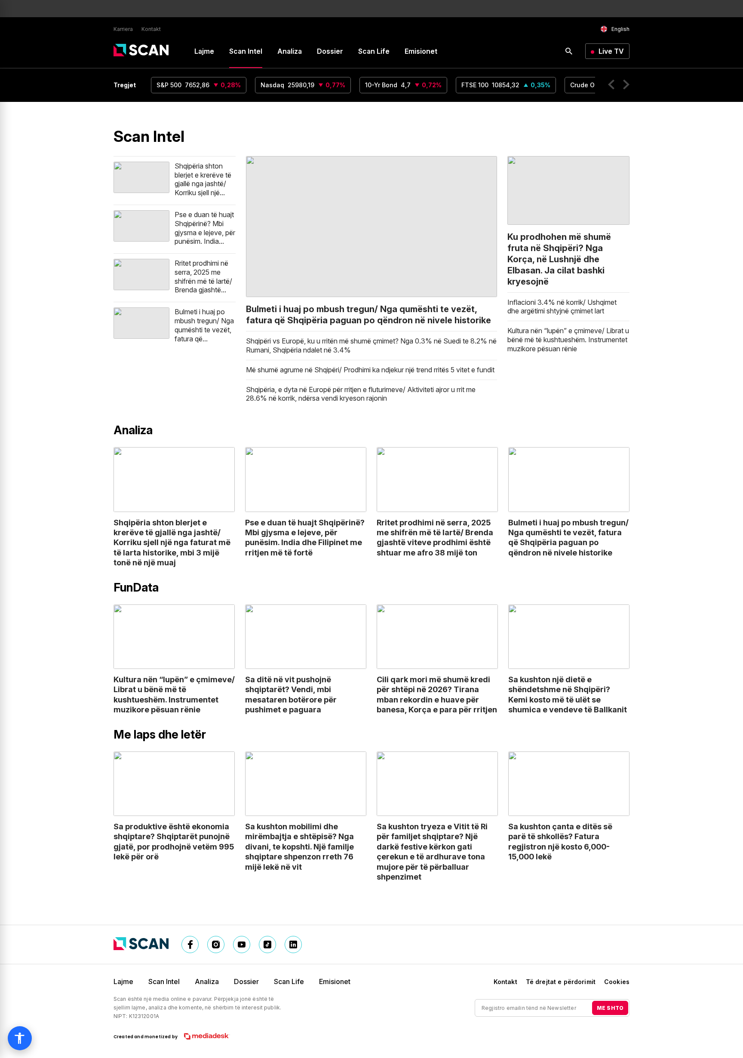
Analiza (289, 51)
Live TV (611, 51)
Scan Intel (245, 51)
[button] (611, 86)
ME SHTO (610, 1008)
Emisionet (421, 51)
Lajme (204, 51)
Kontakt (151, 29)
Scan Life (374, 51)
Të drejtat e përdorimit (561, 981)
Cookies (616, 981)
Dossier (330, 51)
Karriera (123, 29)
